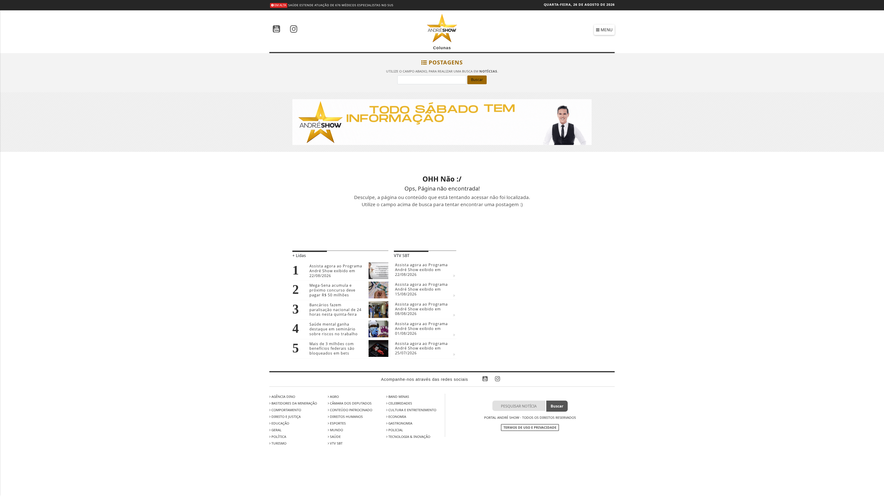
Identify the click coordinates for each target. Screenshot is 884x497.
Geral (276, 430)
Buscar (477, 79)
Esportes (337, 423)
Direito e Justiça (285, 416)
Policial (395, 430)
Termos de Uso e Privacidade (529, 427)
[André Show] (442, 27)
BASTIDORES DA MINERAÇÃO (293, 403)
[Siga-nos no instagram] (294, 29)
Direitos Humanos (346, 416)
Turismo (278, 443)
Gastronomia (399, 423)
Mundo (336, 430)
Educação (279, 423)
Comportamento (285, 410)
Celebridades (399, 403)
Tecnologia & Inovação (408, 436)
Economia (396, 416)
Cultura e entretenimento (411, 410)
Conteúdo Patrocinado (350, 410)
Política (278, 436)
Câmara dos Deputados (350, 403)
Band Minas (398, 396)
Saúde (335, 436)
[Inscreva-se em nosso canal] (276, 29)
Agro (334, 396)
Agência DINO (282, 396)
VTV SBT (336, 443)
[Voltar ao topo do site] (877, 298)
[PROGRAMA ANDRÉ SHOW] (442, 121)
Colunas (442, 48)
